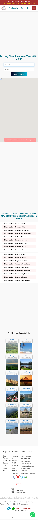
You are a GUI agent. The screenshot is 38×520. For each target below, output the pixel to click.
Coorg (12, 356)
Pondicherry (12, 420)
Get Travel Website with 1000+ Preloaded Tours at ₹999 (19, 3)
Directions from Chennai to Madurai (16, 277)
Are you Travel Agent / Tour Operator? (19, 1)
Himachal (12, 388)
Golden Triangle (26, 372)
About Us (4, 502)
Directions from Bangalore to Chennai (16, 230)
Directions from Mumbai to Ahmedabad (17, 264)
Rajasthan (12, 372)
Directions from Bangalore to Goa (15, 246)
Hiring (14, 504)
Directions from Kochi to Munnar (15, 237)
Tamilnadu (26, 404)
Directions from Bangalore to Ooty (15, 261)
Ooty (26, 356)
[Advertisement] (19, 33)
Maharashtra (12, 404)
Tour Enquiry (13, 8)
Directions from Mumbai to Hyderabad (16, 274)
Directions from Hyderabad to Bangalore (17, 233)
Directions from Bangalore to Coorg (16, 240)
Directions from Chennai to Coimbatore (17, 280)
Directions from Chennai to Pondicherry (17, 267)
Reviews (22, 502)
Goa (26, 339)
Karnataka (26, 420)
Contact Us (13, 502)
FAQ (8, 504)
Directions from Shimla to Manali (15, 257)
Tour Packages (11, 341)
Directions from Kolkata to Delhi (14, 227)
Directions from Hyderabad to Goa (15, 243)
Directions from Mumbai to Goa (14, 250)
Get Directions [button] (19, 74)
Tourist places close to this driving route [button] (20, 140)
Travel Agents (23, 504)
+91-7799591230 (23, 508)
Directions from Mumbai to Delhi (15, 224)
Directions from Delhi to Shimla (14, 254)
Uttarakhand (26, 388)
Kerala (12, 339)
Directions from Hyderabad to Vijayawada (17, 270)
